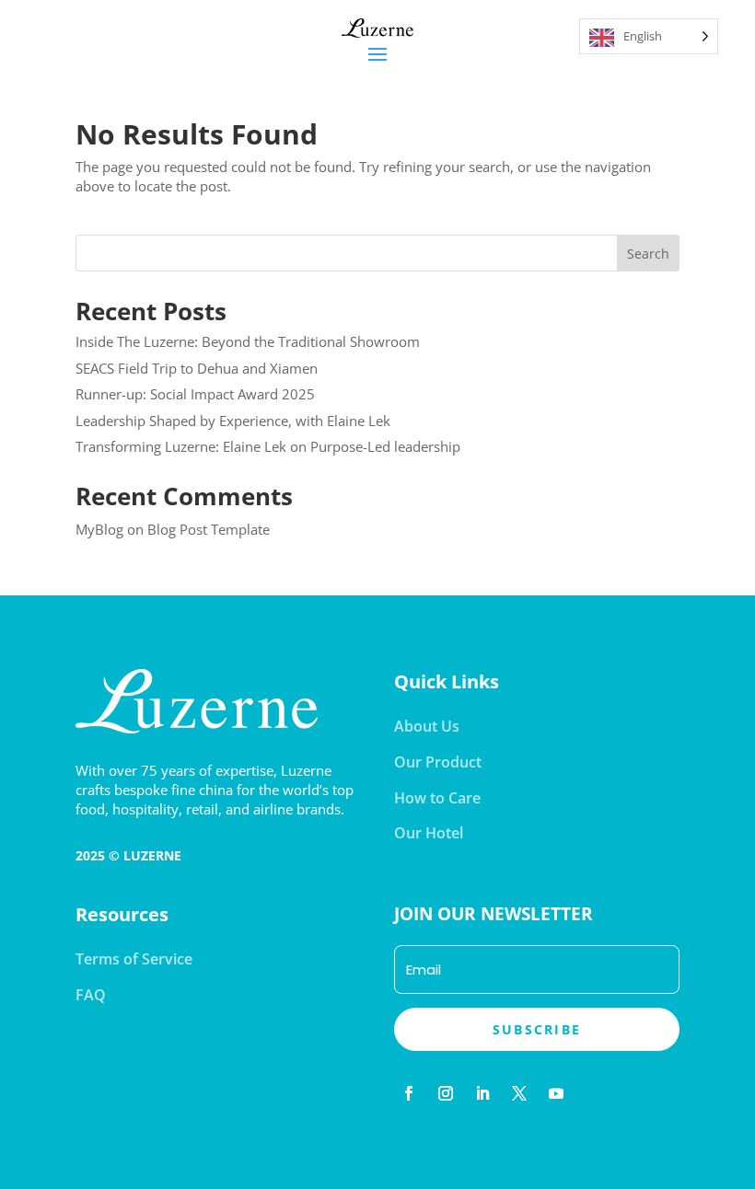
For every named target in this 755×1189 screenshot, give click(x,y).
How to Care (437, 798)
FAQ (91, 995)
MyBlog (99, 529)
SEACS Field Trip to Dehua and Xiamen (197, 368)
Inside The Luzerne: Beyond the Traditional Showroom (248, 341)
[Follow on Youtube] (556, 1093)
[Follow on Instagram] (445, 1093)
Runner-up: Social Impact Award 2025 (195, 394)
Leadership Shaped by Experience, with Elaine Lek (233, 420)
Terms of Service (134, 959)
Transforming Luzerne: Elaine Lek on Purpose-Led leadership (268, 446)
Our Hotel (428, 833)
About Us (426, 726)
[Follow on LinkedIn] (482, 1093)
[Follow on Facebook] (409, 1093)
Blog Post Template (208, 529)
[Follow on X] (519, 1093)
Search (648, 253)
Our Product (438, 762)
